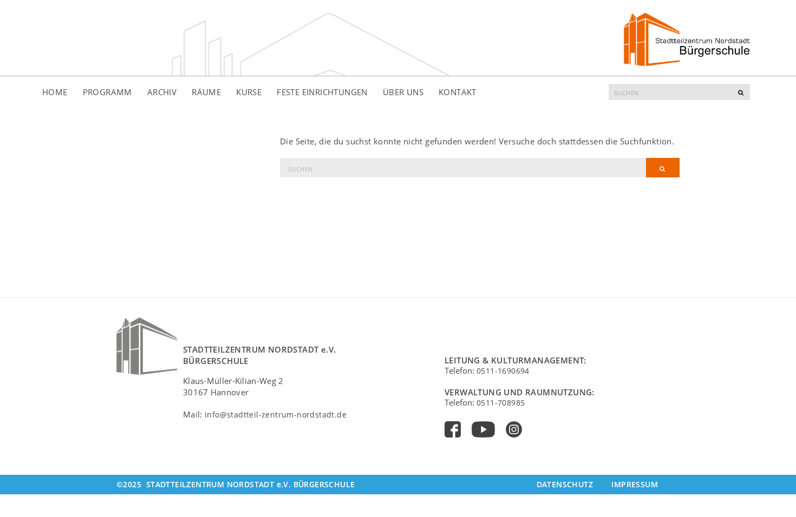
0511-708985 (501, 402)
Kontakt (458, 92)
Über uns (403, 92)
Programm (107, 92)
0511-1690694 (503, 371)
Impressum (634, 484)
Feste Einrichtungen (322, 92)
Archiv (162, 92)
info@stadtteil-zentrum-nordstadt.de (276, 414)
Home (55, 92)
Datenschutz (565, 484)
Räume (206, 92)
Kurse (249, 92)
